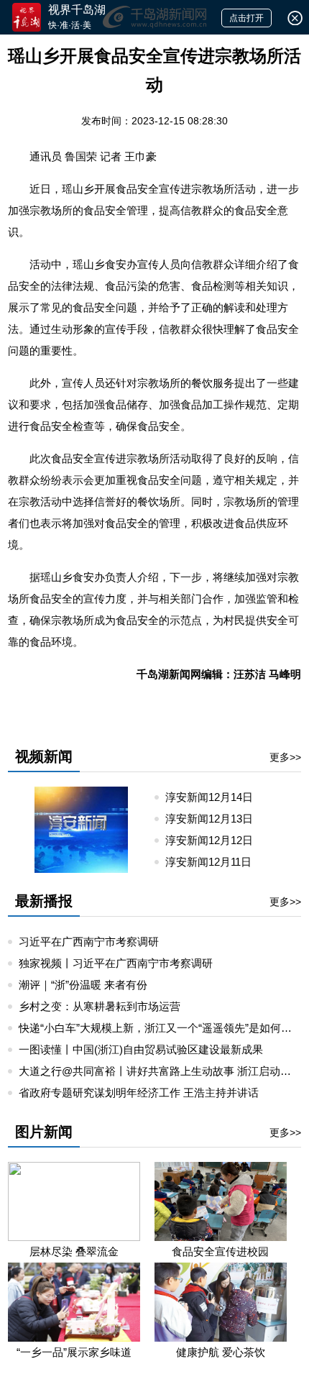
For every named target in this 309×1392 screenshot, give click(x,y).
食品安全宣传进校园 (220, 1251)
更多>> (285, 757)
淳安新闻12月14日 (214, 797)
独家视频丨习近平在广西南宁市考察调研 (116, 963)
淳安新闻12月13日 (214, 818)
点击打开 (246, 18)
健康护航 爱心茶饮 (220, 1352)
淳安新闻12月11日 (214, 862)
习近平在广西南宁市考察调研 (89, 941)
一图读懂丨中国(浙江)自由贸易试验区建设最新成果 (141, 1049)
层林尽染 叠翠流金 (74, 1251)
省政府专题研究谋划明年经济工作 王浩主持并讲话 (139, 1092)
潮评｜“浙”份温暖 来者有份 (83, 985)
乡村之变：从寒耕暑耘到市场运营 (99, 1006)
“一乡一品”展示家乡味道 (74, 1352)
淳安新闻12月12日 (214, 840)
